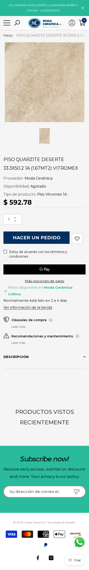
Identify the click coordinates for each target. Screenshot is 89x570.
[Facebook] (38, 558)
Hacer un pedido (36, 237)
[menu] (6, 22)
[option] (44, 82)
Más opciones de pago (44, 281)
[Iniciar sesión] (71, 22)
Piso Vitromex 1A (52, 194)
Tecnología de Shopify (61, 522)
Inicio (8, 35)
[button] (17, 22)
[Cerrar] (82, 8)
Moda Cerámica (38, 178)
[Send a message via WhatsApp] (79, 542)
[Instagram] (51, 558)
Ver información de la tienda (27, 307)
